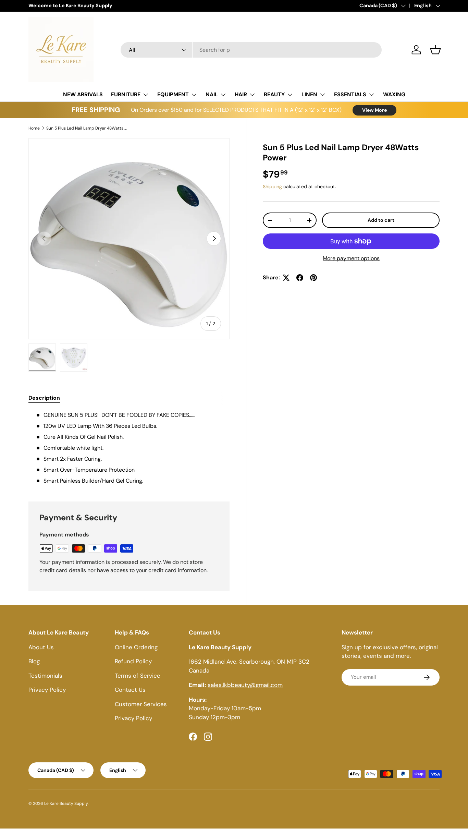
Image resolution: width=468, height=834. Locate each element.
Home (34, 128)
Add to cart (381, 220)
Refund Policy (133, 661)
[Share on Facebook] (300, 278)
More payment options (351, 258)
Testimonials (45, 675)
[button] (435, 49)
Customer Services (141, 704)
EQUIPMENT (173, 94)
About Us (41, 647)
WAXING (394, 94)
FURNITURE (125, 94)
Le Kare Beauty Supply (66, 803)
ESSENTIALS (350, 94)
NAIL (212, 94)
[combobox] (251, 50)
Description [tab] (44, 397)
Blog (34, 661)
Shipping (272, 186)
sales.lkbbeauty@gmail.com (245, 685)
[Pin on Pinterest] (313, 278)
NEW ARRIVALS (83, 94)
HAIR (241, 94)
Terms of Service (137, 675)
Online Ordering (136, 647)
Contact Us (130, 689)
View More (374, 110)
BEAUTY (274, 94)
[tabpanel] (129, 448)
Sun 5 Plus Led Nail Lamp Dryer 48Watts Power (87, 128)
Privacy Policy (47, 689)
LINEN (309, 94)
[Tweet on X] (286, 278)
